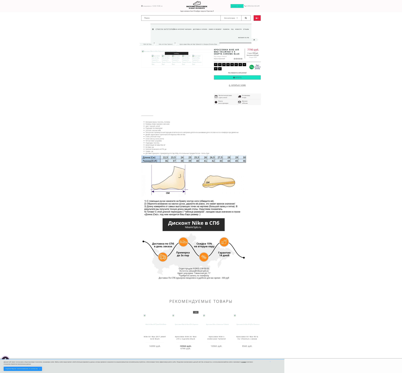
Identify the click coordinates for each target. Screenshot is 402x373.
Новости (238, 29)
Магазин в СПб (243, 37)
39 (228, 64)
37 (220, 64)
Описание (147, 114)
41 (236, 64)
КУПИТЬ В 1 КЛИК (238, 85)
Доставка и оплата (200, 29)
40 (232, 64)
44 (215, 69)
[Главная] (254, 40)
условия (243, 362)
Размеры (226, 29)
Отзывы (246, 29)
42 (240, 64)
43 (244, 64)
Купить (238, 77)
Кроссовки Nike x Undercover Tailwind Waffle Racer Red (216, 339)
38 (224, 64)
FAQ (232, 29)
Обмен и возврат (215, 29)
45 (220, 69)
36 (215, 64)
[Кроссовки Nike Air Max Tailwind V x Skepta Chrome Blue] (177, 51)
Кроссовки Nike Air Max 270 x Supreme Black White (185, 339)
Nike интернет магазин (183, 29)
